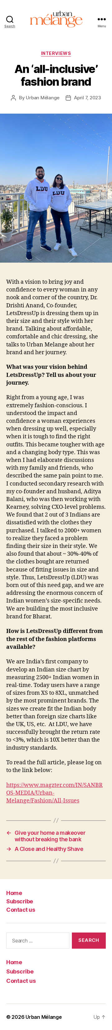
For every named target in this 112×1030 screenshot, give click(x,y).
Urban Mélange (42, 98)
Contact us (20, 909)
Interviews (56, 53)
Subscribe (19, 901)
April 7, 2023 (87, 98)
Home (14, 893)
